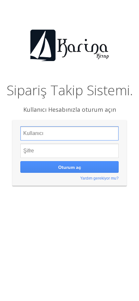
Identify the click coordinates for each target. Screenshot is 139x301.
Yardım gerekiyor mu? (99, 178)
